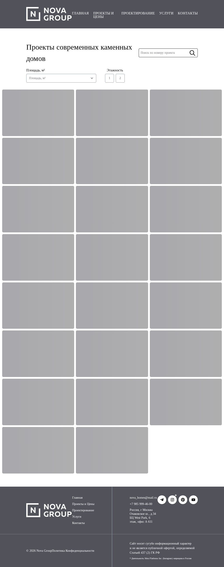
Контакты (78, 523)
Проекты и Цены (83, 504)
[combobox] (61, 78)
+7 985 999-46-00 (141, 504)
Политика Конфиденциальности (73, 550)
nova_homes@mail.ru (143, 497)
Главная (77, 497)
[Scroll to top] (210, 558)
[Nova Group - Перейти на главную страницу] (49, 14)
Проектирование (83, 510)
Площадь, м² (35, 70)
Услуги (76, 516)
